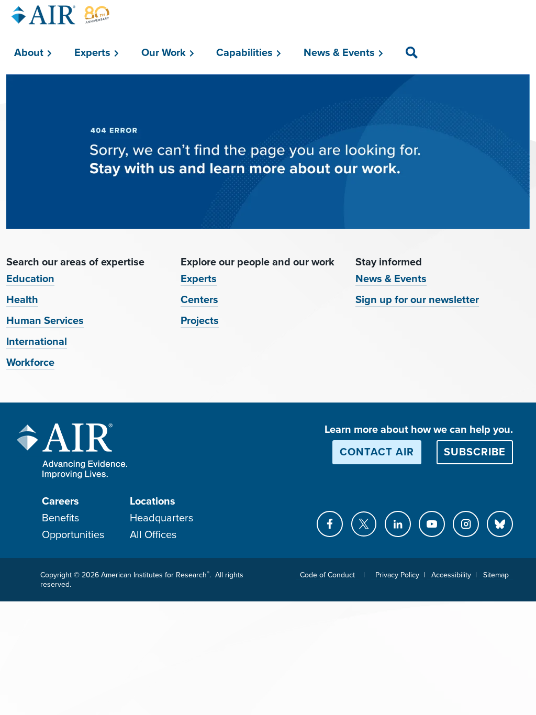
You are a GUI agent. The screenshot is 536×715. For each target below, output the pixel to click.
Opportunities (73, 535)
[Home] (60, 15)
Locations (152, 501)
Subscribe (475, 452)
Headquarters (161, 518)
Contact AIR (377, 452)
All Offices (153, 535)
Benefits (60, 518)
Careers (60, 501)
